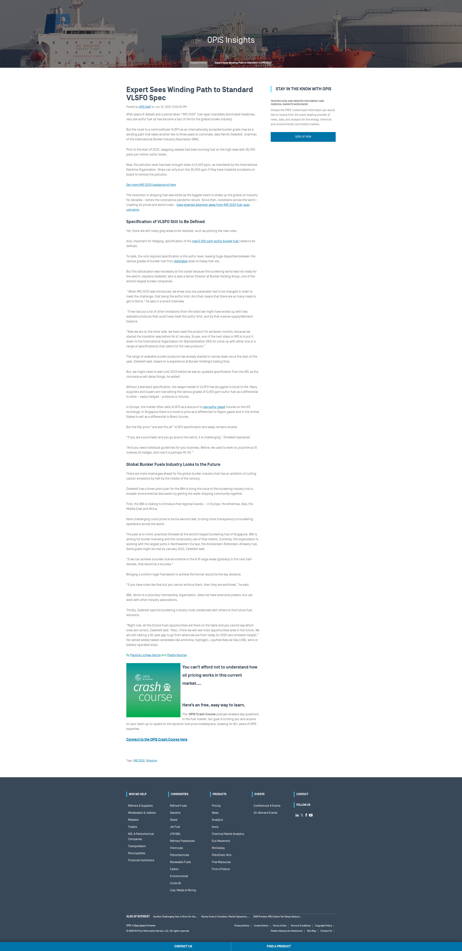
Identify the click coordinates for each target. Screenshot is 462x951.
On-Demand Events (265, 812)
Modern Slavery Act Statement (287, 931)
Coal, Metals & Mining (183, 890)
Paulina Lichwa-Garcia (145, 655)
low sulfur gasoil (214, 407)
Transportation (137, 846)
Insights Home (198, 62)
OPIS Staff (145, 107)
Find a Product (221, 869)
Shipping (151, 760)
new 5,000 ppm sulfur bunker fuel (215, 241)
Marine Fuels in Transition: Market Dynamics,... (225, 916)
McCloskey (218, 848)
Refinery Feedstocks (182, 841)
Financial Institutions (141, 860)
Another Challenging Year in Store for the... (175, 916)
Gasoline (175, 812)
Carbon (174, 869)
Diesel (173, 819)
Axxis (215, 827)
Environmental (179, 876)
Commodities (179, 794)
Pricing (216, 805)
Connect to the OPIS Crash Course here (156, 739)
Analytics (217, 819)
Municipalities (136, 853)
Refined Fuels (178, 805)
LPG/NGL (175, 834)
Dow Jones (139, 925)
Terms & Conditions (301, 925)
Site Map (311, 931)
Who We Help (138, 794)
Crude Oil (175, 883)
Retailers (133, 819)
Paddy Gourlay (177, 655)
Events (259, 794)
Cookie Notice (261, 925)
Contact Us (326, 931)
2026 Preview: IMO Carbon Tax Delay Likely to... (277, 916)
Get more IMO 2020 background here (151, 185)
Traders (132, 827)
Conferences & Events (267, 805)
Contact (302, 794)
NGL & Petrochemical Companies (141, 836)
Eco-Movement (221, 841)
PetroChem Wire (221, 855)
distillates (180, 261)
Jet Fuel (175, 827)
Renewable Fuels (180, 862)
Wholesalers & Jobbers (142, 812)
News (215, 812)
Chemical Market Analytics (228, 834)
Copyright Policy (323, 925)
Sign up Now (303, 136)
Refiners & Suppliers (140, 805)
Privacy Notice (241, 925)
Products (219, 794)
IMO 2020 (139, 760)
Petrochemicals (179, 855)
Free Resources (221, 862)
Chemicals (176, 848)
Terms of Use (279, 925)
